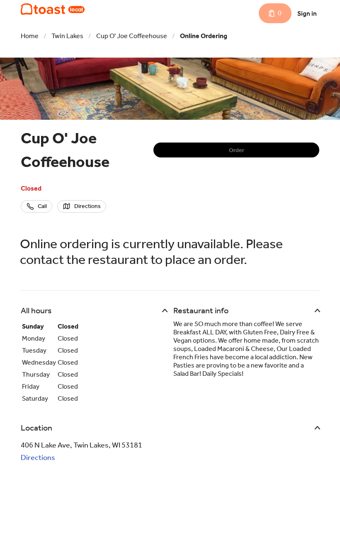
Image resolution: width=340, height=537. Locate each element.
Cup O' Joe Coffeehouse (131, 36)
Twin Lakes (67, 36)
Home (30, 36)
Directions (38, 457)
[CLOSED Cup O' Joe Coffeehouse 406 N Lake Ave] (53, 9)
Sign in (307, 13)
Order (236, 150)
